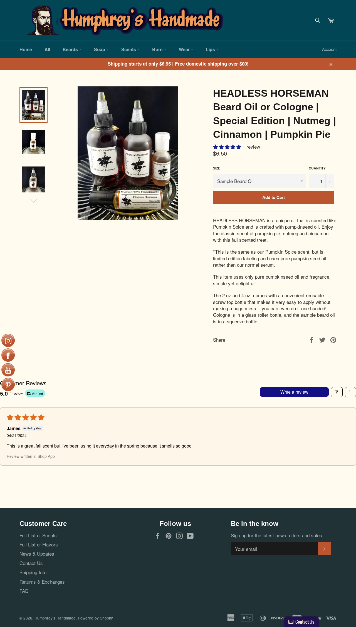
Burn (158, 49)
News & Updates (36, 553)
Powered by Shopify (95, 618)
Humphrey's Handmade (55, 618)
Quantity (317, 168)
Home (25, 49)
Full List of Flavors (38, 544)
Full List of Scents (38, 535)
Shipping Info (32, 572)
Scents (129, 49)
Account (329, 49)
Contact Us (31, 562)
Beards (71, 49)
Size (216, 168)
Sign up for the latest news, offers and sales (276, 535)
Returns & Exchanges (42, 581)
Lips (211, 49)
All (47, 49)
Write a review (294, 392)
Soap (100, 49)
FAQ (23, 590)
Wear (185, 49)
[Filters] (337, 392)
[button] (228, 146)
